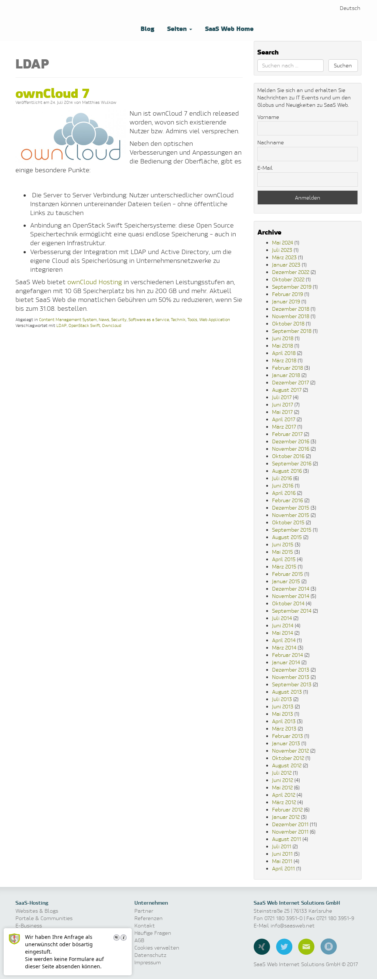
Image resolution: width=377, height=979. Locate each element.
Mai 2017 (282, 412)
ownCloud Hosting (94, 282)
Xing (262, 946)
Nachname (270, 142)
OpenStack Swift (84, 325)
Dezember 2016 (290, 441)
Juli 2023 (282, 250)
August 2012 (287, 765)
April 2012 (283, 795)
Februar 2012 (287, 809)
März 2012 (284, 802)
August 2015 (287, 537)
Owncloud (111, 325)
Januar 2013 (286, 743)
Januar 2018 (286, 375)
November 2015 (290, 515)
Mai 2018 (282, 345)
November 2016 (290, 449)
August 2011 (286, 839)
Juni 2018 (282, 338)
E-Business (28, 925)
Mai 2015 (282, 552)
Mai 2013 (282, 714)
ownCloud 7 (52, 92)
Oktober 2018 (288, 323)
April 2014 (284, 640)
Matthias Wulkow (99, 102)
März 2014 (284, 647)
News (104, 319)
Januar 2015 (286, 581)
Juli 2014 (282, 618)
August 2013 (287, 692)
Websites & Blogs (36, 911)
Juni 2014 (282, 625)
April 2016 (284, 493)
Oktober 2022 (288, 279)
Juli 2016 (282, 478)
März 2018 (284, 360)
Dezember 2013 (290, 669)
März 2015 (284, 566)
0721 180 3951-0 (283, 918)
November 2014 (290, 596)
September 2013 (291, 684)
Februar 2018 (287, 368)
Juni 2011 (282, 854)
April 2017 (283, 419)
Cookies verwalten (156, 947)
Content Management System (68, 319)
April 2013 (284, 721)
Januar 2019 (286, 301)
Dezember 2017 (290, 382)
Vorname (268, 117)
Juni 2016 (282, 485)
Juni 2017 (282, 404)
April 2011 (283, 868)
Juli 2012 (282, 773)
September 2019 (291, 287)
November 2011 (290, 831)
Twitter (284, 946)
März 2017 (284, 426)
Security (119, 319)
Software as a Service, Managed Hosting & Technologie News (70, 20)
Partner (143, 911)
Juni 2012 (282, 780)
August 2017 (287, 390)
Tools (192, 319)
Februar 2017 (287, 434)
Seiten (176, 28)
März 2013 (284, 728)
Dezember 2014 (290, 588)
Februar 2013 (287, 736)
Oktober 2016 (288, 456)
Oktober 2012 (288, 758)
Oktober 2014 (288, 603)
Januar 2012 (286, 817)
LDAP (61, 325)
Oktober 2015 (288, 522)
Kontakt (144, 925)
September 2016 (291, 463)
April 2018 (284, 353)
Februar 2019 (287, 294)
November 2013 (290, 677)
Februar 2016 (287, 500)
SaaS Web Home (228, 28)
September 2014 (291, 611)
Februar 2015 (287, 574)
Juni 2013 (282, 706)
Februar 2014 (287, 655)
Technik (178, 319)
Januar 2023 (286, 264)
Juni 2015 (282, 544)
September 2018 (291, 331)
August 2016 (287, 471)
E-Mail (265, 168)
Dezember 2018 (290, 309)
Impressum (147, 962)
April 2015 (284, 559)
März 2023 (284, 257)
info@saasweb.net (293, 925)
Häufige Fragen (152, 933)
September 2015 (291, 530)
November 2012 (290, 750)
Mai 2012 (282, 787)
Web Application (214, 319)
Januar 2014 (286, 662)
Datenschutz (150, 955)
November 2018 (290, 316)
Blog (146, 28)
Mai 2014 (282, 633)
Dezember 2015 (290, 507)
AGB (139, 940)
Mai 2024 (282, 242)
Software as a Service (148, 319)
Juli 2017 (282, 397)
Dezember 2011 (290, 824)
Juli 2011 (281, 846)
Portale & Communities (44, 918)
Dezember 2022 (290, 272)
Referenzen (148, 918)
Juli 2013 (282, 699)
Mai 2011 (282, 861)
